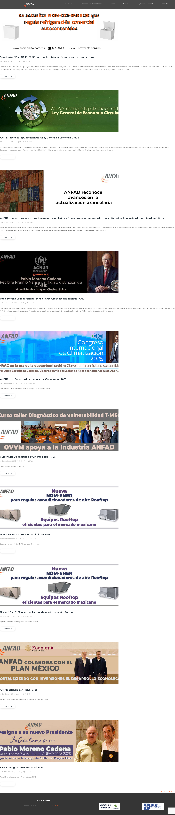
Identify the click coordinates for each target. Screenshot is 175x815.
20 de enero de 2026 (7, 142)
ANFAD (26, 61)
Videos (112, 4)
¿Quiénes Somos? (146, 4)
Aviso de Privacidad (57, 806)
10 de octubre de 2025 (8, 461)
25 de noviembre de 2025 (9, 383)
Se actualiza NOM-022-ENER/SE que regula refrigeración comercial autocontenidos (47, 57)
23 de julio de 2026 (6, 61)
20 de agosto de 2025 (7, 616)
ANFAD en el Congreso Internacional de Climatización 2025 (33, 379)
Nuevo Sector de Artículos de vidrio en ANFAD (26, 534)
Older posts (166, 792)
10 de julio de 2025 (6, 694)
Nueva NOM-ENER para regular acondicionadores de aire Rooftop (37, 612)
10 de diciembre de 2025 (8, 303)
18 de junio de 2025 (6, 772)
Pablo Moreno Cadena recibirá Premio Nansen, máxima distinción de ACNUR (43, 298)
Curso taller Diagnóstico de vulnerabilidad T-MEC (28, 456)
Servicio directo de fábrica (92, 4)
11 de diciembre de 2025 (8, 222)
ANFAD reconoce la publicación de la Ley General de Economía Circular (40, 137)
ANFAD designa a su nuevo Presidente (21, 767)
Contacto (164, 4)
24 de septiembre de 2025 (9, 539)
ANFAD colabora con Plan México (18, 690)
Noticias (126, 4)
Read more (7, 76)
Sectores (69, 4)
